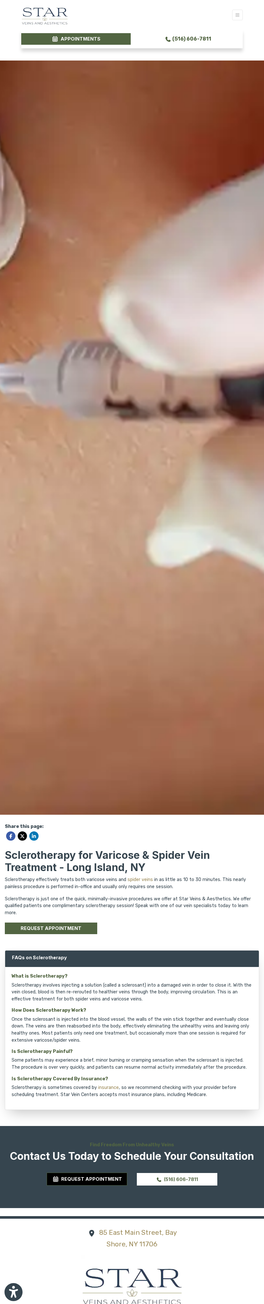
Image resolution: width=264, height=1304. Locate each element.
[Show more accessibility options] (13, 1292)
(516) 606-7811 (191, 39)
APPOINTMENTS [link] (79, 39)
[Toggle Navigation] (237, 15)
